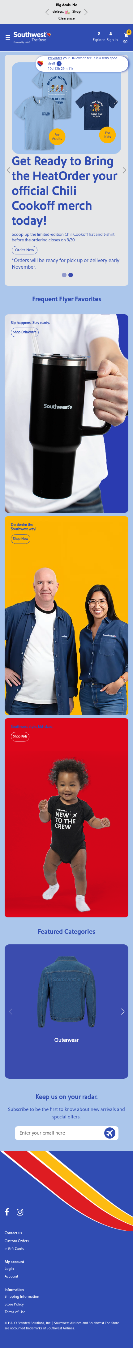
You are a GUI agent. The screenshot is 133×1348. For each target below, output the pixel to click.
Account (11, 1276)
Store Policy (14, 1304)
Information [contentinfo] (14, 1289)
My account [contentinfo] (14, 1261)
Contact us (13, 1233)
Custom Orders (17, 1241)
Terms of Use (15, 1312)
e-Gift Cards (14, 1249)
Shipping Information (22, 1296)
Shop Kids (20, 736)
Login (9, 1268)
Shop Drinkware (24, 332)
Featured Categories (66, 932)
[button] (122, 1012)
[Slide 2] (70, 275)
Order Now (24, 250)
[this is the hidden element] (66, 108)
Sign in (112, 40)
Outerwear (66, 1040)
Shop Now (20, 539)
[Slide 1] (64, 275)
